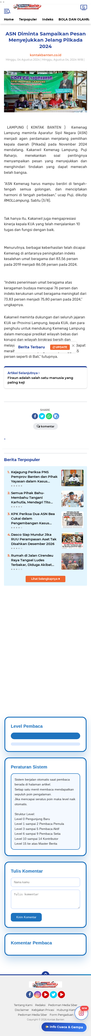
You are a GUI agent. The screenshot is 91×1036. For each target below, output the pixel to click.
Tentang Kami (23, 1005)
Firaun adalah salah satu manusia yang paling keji (40, 380)
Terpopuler (28, 19)
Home (9, 19)
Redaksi (40, 1005)
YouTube (48, 1000)
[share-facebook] (35, 416)
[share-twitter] (42, 416)
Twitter (55, 1000)
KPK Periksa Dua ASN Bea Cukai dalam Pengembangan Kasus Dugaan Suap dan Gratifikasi (33, 518)
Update (61, 347)
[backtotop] (45, 975)
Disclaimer (22, 1010)
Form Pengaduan (61, 1014)
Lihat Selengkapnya (44, 578)
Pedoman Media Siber (62, 1005)
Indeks (47, 19)
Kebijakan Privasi (43, 1010)
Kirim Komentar (26, 917)
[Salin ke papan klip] (56, 416)
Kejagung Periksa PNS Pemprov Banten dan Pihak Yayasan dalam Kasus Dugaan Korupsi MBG (34, 477)
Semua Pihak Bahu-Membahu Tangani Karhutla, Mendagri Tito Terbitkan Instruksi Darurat (33, 497)
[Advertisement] (45, 640)
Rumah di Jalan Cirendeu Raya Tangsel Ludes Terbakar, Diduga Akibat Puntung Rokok (32, 560)
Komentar (47, 426)
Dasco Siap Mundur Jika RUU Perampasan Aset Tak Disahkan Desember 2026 (34, 539)
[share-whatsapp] (49, 416)
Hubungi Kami (66, 1010)
